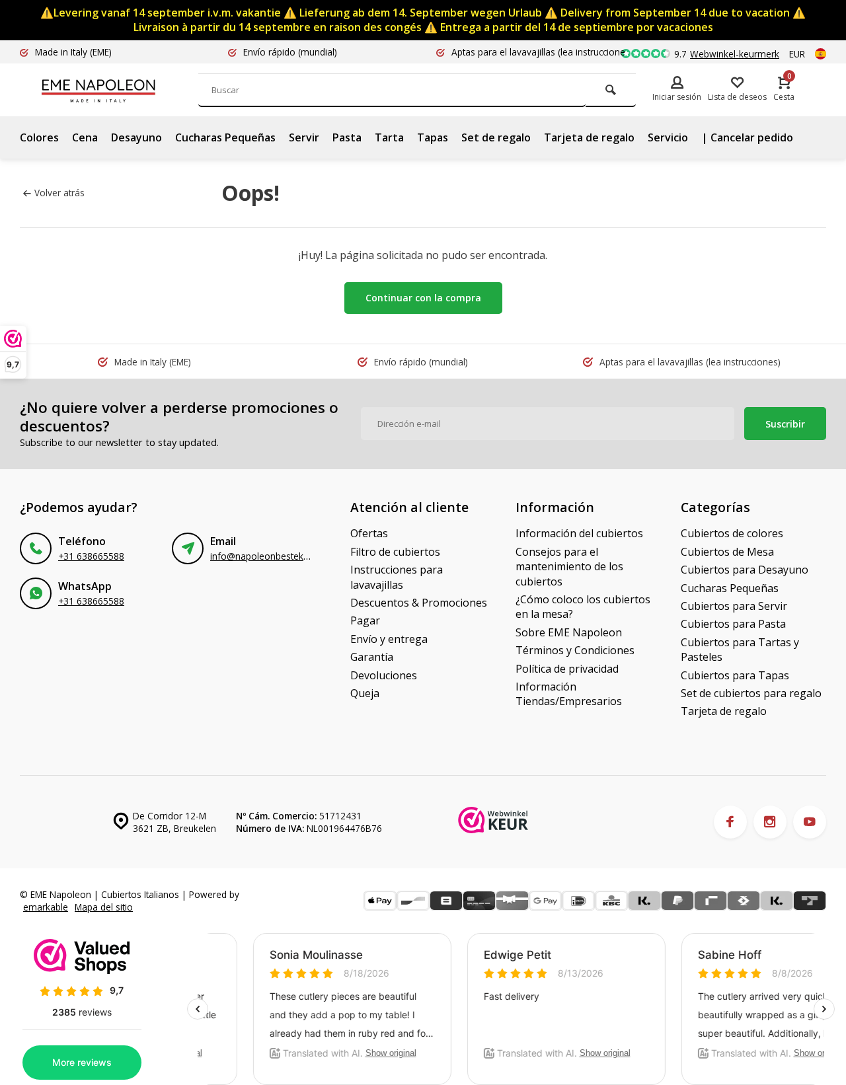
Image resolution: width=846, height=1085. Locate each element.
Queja (364, 693)
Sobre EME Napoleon (569, 632)
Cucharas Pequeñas (225, 137)
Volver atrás (59, 192)
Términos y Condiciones (575, 650)
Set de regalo (496, 137)
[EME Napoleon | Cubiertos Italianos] (119, 90)
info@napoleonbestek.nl (261, 556)
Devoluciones (383, 675)
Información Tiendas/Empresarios (569, 693)
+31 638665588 (91, 556)
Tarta (389, 137)
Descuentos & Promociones (418, 602)
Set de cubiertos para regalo (751, 693)
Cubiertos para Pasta (733, 624)
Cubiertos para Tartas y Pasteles (740, 649)
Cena (85, 137)
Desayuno (136, 137)
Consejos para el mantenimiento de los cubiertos (569, 566)
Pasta (347, 137)
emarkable (45, 907)
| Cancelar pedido (747, 137)
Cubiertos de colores (732, 533)
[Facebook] (730, 822)
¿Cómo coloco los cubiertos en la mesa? (583, 606)
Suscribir (785, 424)
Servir (304, 137)
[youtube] (809, 822)
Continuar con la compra (423, 297)
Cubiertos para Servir (734, 606)
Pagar (365, 620)
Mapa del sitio (104, 907)
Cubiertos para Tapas (735, 675)
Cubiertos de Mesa (727, 551)
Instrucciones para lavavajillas (396, 576)
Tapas (432, 137)
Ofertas (369, 533)
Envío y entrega (389, 639)
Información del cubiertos (579, 533)
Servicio (668, 137)
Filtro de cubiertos (395, 551)
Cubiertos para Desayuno (744, 569)
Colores (39, 137)
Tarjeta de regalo (589, 137)
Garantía (371, 657)
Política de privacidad (567, 668)
